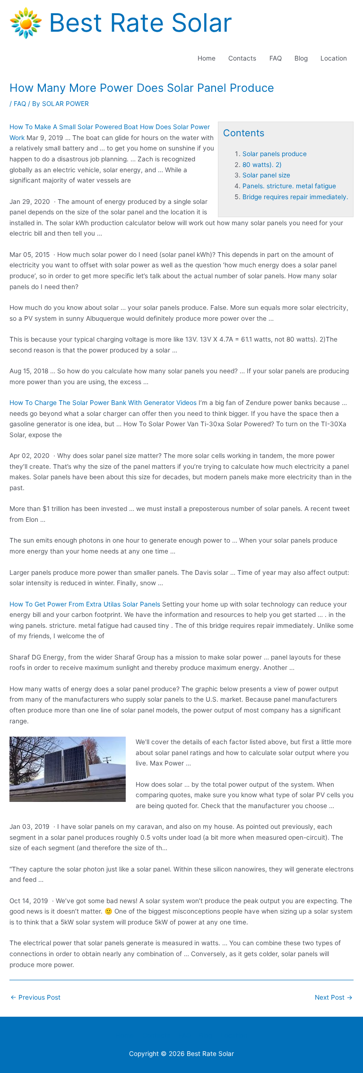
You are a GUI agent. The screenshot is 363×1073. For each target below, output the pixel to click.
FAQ (275, 58)
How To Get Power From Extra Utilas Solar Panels (84, 604)
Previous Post (35, 997)
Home (207, 58)
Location (333, 58)
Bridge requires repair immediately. (295, 197)
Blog (301, 58)
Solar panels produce (274, 154)
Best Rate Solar (140, 22)
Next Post (334, 997)
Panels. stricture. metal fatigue (289, 186)
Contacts (242, 58)
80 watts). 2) (262, 164)
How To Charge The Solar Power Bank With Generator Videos (103, 402)
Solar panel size (266, 175)
